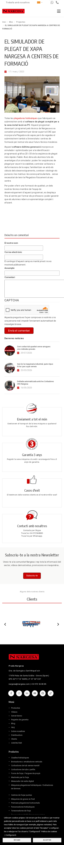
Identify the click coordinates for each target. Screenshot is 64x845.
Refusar (17, 840)
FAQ (13, 727)
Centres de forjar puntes (21, 795)
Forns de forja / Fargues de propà (25, 773)
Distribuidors (16, 735)
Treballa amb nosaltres (18, 2)
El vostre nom (11, 243)
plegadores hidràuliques (26, 118)
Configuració (11, 835)
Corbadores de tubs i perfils (23, 769)
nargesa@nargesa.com (19, 684)
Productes (15, 708)
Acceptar (47, 840)
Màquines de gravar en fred (23, 799)
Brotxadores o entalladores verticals (26, 762)
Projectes (20, 22)
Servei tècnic (16, 716)
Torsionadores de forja (21, 811)
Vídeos (14, 712)
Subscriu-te (32, 575)
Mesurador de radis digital (22, 781)
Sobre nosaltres (18, 731)
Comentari (9, 277)
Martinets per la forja (20, 777)
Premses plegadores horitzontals (25, 803)
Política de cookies (49, 832)
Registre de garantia (19, 719)
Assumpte (9, 268)
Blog (13, 723)
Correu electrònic (13, 252)
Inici (4, 22)
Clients (14, 739)
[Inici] (13, 12)
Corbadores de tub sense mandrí (25, 765)
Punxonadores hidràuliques (23, 807)
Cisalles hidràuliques (20, 758)
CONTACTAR (16, 743)
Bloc (11, 22)
